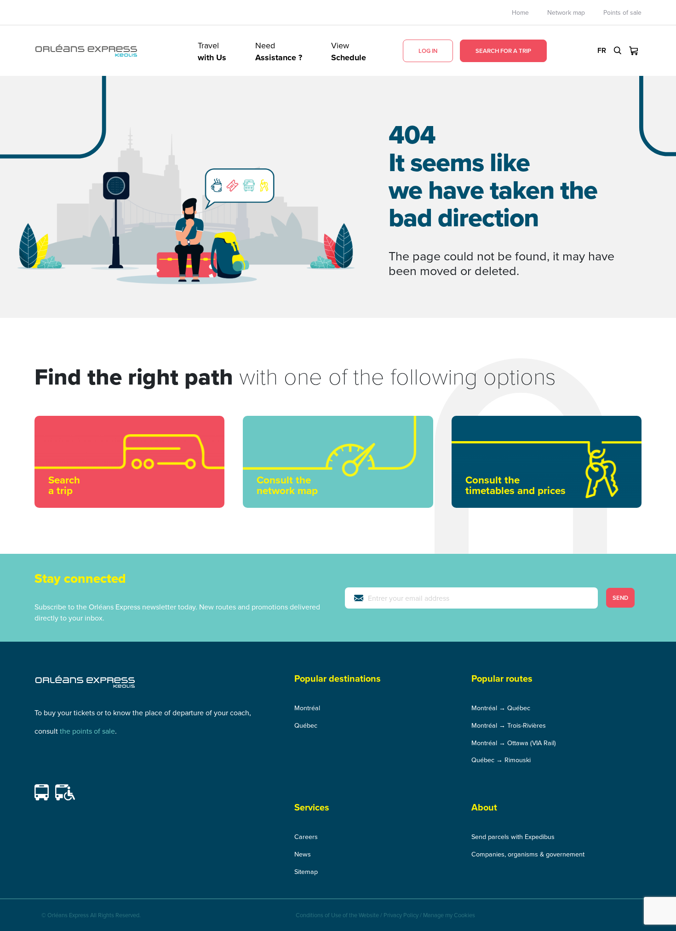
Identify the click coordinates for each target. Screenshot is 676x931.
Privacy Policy (401, 915)
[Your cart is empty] (633, 50)
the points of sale (87, 731)
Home (520, 12)
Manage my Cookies (449, 915)
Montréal (307, 708)
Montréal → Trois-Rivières (508, 725)
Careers (306, 836)
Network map (566, 12)
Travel (212, 51)
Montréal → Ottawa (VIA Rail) (513, 742)
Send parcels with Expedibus (513, 836)
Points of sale (622, 12)
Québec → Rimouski (501, 759)
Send (620, 597)
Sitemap (306, 871)
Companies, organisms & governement (527, 854)
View (348, 51)
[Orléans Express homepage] (86, 51)
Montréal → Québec (500, 708)
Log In (427, 50)
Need (278, 51)
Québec (305, 725)
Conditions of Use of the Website (337, 915)
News (302, 854)
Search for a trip (503, 50)
